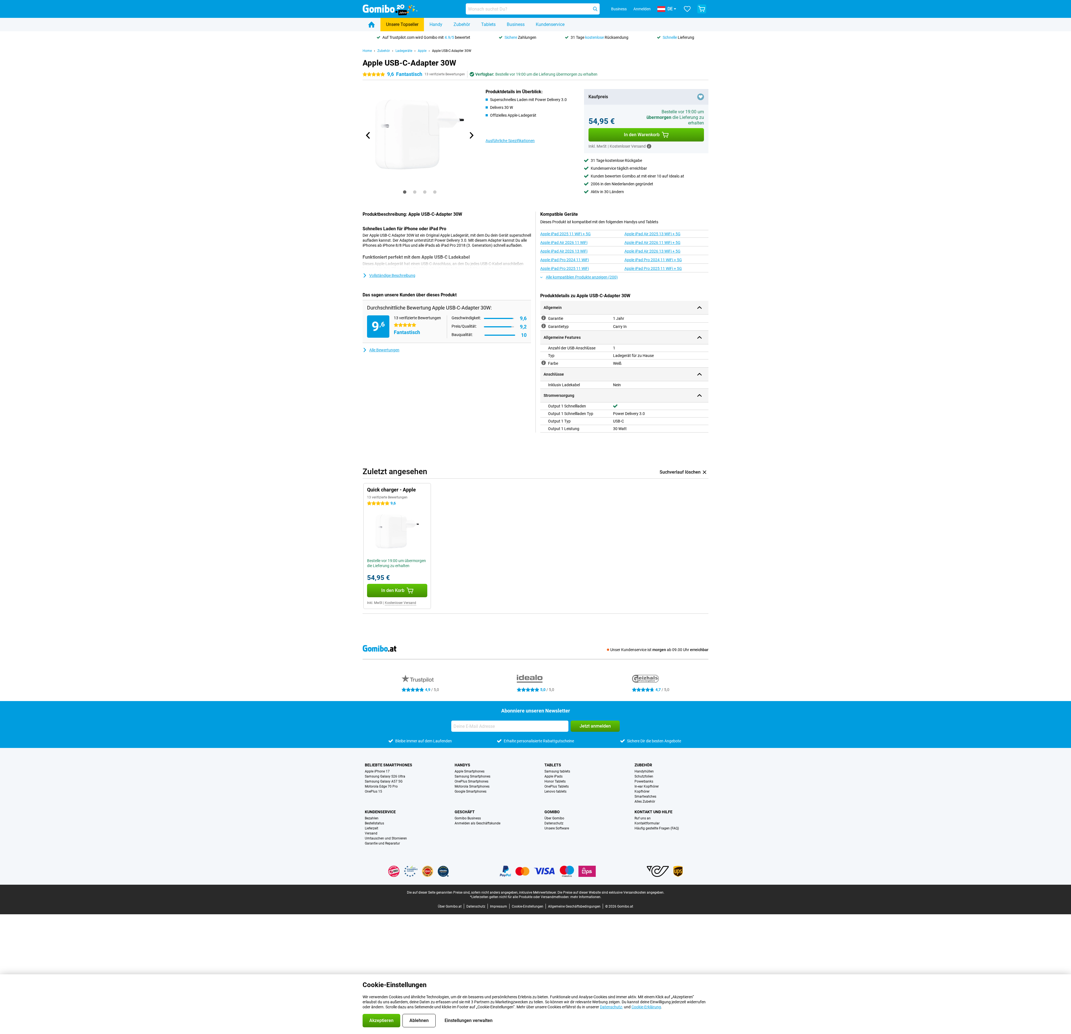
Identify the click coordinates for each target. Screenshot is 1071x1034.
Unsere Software (556, 828)
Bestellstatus (374, 823)
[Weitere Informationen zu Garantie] (543, 318)
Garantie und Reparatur (382, 843)
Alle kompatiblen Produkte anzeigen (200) (582, 277)
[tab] (404, 192)
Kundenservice (550, 24)
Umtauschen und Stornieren (386, 838)
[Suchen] (595, 8)
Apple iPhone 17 (377, 771)
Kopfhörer (642, 791)
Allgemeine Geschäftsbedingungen (574, 906)
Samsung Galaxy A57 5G (383, 781)
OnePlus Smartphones (471, 781)
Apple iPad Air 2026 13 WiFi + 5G (652, 251)
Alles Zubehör (645, 801)
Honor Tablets (555, 781)
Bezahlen (371, 818)
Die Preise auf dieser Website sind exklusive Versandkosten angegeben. (611, 892)
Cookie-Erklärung (646, 1007)
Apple (422, 51)
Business (516, 24)
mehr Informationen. (585, 897)
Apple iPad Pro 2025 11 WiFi (564, 268)
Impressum (498, 906)
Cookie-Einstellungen (527, 906)
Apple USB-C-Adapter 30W (451, 51)
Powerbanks (644, 781)
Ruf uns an (643, 818)
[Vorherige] (368, 135)
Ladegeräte (403, 51)
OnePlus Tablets (556, 786)
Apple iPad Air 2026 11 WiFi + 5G (652, 242)
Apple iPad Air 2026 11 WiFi (563, 242)
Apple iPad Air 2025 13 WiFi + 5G (652, 234)
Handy (436, 24)
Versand (371, 833)
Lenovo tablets (555, 791)
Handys (462, 765)
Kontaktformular (647, 823)
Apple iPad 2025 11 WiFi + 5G (565, 234)
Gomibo (552, 812)
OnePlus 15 (373, 791)
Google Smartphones (470, 791)
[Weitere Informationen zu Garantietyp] (543, 326)
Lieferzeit (371, 828)
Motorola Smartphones (472, 786)
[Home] (371, 24)
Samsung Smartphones (472, 776)
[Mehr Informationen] (649, 146)
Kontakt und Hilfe (653, 812)
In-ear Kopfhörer (647, 786)
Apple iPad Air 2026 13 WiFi (563, 251)
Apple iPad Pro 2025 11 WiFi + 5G (653, 268)
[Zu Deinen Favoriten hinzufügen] (700, 96)
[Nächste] (471, 135)
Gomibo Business (468, 818)
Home (367, 51)
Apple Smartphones (469, 771)
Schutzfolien (644, 776)
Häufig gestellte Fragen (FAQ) (657, 828)
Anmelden (642, 9)
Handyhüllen (644, 771)
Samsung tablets (557, 771)
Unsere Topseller (402, 24)
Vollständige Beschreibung (392, 275)
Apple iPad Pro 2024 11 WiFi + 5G (653, 260)
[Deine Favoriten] (687, 9)
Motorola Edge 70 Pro (381, 786)
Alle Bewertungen (384, 350)
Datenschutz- (611, 1007)
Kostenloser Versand (400, 603)
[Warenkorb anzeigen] (701, 9)
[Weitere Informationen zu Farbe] (543, 363)
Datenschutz (553, 823)
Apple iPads (553, 776)
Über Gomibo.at (450, 906)
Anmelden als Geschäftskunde (477, 823)
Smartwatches (645, 796)
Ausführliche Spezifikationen (510, 140)
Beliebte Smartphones (388, 765)
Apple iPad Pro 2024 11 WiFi (564, 260)
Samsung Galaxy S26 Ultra (385, 776)
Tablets (488, 24)
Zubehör (462, 24)
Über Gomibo (554, 818)
